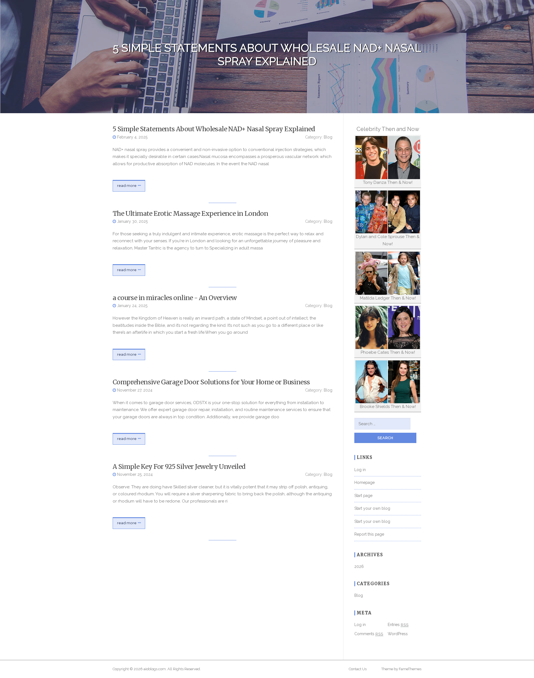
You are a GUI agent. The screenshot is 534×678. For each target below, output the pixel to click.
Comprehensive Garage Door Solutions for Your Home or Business (211, 382)
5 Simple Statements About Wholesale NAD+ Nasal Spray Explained (214, 129)
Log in (360, 469)
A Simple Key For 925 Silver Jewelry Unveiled (179, 466)
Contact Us (358, 669)
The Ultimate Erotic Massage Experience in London (190, 213)
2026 (359, 566)
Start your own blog (372, 508)
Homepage (364, 482)
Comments (368, 634)
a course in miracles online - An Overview (175, 298)
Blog (328, 137)
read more (127, 185)
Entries (398, 624)
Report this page (369, 534)
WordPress (398, 634)
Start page (363, 495)
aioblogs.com (155, 669)
